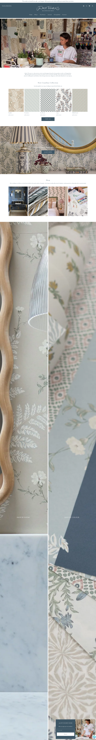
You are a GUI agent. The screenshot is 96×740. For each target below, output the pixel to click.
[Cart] (89, 5)
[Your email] (65, 730)
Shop (35, 14)
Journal (50, 14)
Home (30, 14)
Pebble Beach (75, 113)
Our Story (42, 14)
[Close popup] (93, 720)
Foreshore (26, 113)
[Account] (92, 5)
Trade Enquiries (7, 5)
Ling (57, 113)
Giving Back (57, 14)
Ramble (10, 113)
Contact (64, 14)
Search (86, 5)
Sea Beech (42, 113)
